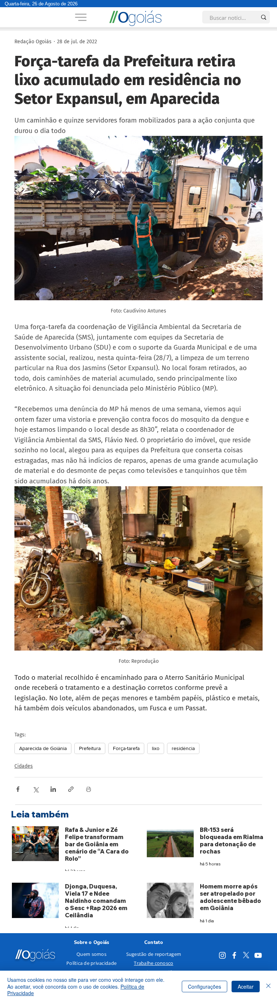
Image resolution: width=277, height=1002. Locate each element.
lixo (155, 748)
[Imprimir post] (88, 789)
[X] (246, 955)
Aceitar (246, 986)
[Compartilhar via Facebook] (17, 789)
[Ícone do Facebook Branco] (234, 955)
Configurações (204, 986)
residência (183, 748)
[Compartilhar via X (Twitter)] (35, 789)
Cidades (23, 766)
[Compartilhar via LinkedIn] (53, 789)
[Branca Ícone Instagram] (222, 955)
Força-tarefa (126, 748)
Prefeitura (90, 748)
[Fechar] (268, 986)
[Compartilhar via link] (70, 789)
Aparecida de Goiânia (43, 748)
